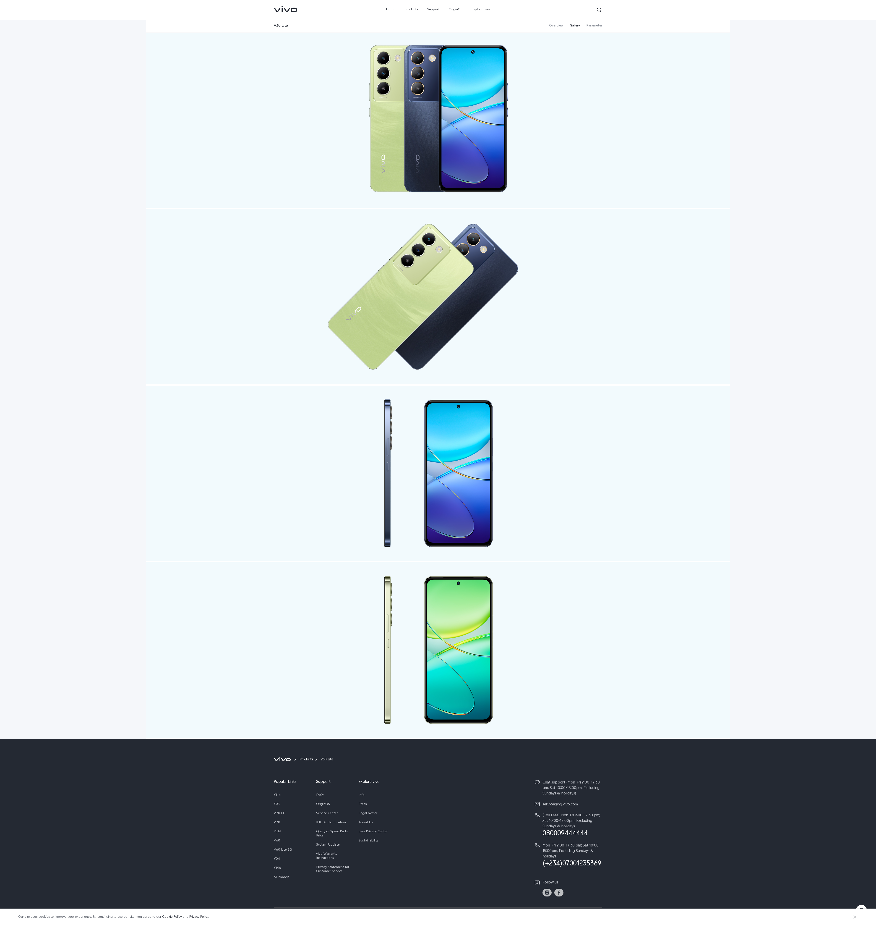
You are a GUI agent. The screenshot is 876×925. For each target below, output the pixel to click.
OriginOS (455, 10)
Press (363, 804)
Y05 (277, 804)
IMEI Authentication (331, 823)
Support (433, 10)
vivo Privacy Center (373, 832)
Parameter (594, 26)
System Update (328, 845)
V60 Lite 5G (283, 850)
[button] (599, 10)
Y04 (277, 859)
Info (362, 795)
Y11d (277, 795)
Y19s (277, 868)
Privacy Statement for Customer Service (332, 869)
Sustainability (368, 841)
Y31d (277, 832)
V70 (277, 823)
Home (390, 10)
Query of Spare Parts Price (332, 834)
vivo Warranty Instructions (326, 856)
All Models (281, 877)
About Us (366, 823)
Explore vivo (481, 10)
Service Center (327, 814)
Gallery (575, 26)
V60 (277, 841)
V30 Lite (281, 26)
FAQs (320, 795)
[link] (285, 9)
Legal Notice (368, 814)
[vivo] (283, 759)
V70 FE (279, 814)
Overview (556, 26)
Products (411, 10)
